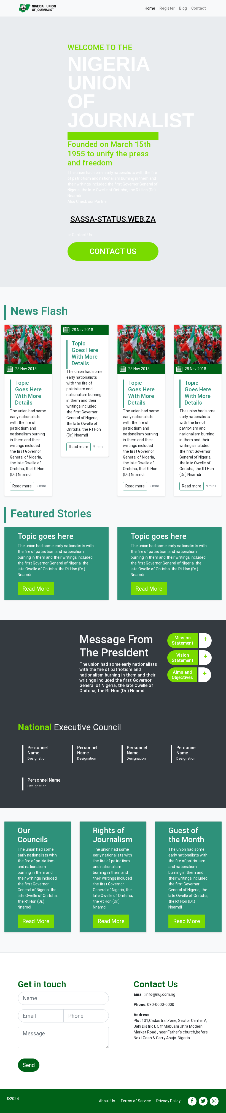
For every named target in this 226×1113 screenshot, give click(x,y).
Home (151, 8)
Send (29, 1065)
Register (167, 8)
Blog (183, 8)
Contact (198, 8)
